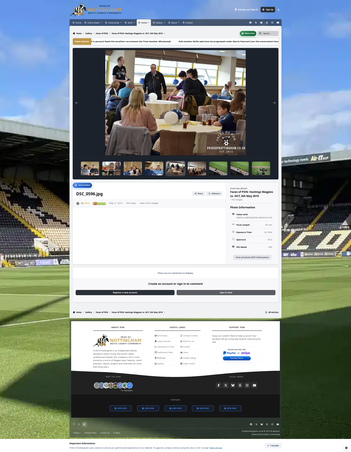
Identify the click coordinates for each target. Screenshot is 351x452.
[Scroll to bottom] (346, 448)
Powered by (266, 434)
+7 (129, 385)
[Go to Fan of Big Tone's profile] (111, 385)
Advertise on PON (165, 346)
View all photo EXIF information (252, 257)
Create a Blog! (189, 358)
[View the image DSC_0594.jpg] (218, 168)
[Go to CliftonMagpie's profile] (120, 385)
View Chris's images (149, 203)
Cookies (116, 433)
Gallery (160, 363)
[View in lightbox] (175, 103)
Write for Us (188, 341)
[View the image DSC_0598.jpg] (133, 168)
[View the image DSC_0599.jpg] (111, 168)
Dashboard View (165, 352)
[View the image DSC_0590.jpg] (261, 168)
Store (185, 352)
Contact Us (105, 433)
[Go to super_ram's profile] (106, 385)
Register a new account (125, 292)
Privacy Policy (90, 433)
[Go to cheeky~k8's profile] (102, 385)
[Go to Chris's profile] (77, 203)
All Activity (162, 335)
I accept (275, 445)
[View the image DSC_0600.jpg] (90, 168)
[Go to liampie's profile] (116, 385)
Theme (76, 433)
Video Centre (188, 363)
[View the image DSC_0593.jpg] (239, 168)
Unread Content (190, 335)
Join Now (122, 408)
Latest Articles (163, 341)
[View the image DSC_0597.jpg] (154, 168)
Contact (186, 346)
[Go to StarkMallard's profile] (125, 385)
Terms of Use (216, 447)
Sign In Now (226, 292)
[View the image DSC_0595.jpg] (197, 168)
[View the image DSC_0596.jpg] (175, 168)
